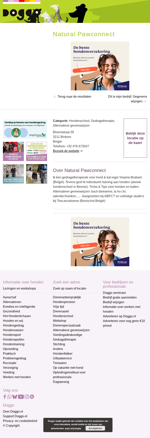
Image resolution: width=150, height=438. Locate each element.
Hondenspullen (13, 339)
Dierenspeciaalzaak (67, 325)
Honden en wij (13, 320)
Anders (58, 349)
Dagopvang (61, 381)
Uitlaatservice (62, 358)
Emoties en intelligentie (19, 306)
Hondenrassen (13, 330)
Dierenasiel (61, 311)
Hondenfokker (62, 353)
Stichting (59, 344)
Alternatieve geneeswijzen (71, 330)
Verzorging (10, 367)
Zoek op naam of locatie (69, 288)
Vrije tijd (58, 306)
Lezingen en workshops (19, 288)
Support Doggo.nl (15, 416)
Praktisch (9, 353)
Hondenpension (64, 302)
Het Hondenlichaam (17, 316)
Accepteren (95, 428)
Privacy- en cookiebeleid (20, 421)
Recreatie (9, 363)
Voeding (8, 372)
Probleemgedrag (14, 358)
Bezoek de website (66, 151)
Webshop (59, 320)
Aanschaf (9, 297)
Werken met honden (17, 377)
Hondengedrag (13, 325)
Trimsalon (60, 363)
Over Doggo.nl (13, 411)
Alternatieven (12, 302)
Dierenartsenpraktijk (67, 297)
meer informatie (73, 428)
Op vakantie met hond (68, 367)
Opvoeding (10, 349)
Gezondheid (11, 311)
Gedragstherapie (64, 339)
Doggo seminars (114, 292)
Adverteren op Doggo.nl (119, 316)
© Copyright (11, 425)
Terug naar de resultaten (74, 96)
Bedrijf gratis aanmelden (120, 297)
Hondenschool (63, 316)
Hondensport (12, 334)
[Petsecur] (100, 65)
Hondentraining (13, 344)
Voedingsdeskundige (67, 334)
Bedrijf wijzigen (113, 302)
